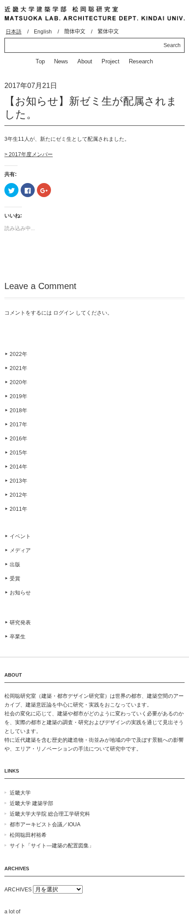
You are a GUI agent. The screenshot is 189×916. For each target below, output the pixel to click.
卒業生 (17, 637)
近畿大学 (20, 793)
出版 (15, 564)
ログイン (63, 313)
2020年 (18, 382)
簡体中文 (74, 32)
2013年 (18, 481)
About (84, 61)
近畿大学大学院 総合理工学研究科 (50, 814)
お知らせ (20, 593)
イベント (20, 536)
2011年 (18, 509)
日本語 (14, 32)
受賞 (15, 578)
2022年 (18, 354)
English (43, 32)
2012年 (18, 495)
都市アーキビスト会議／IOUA (45, 824)
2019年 (18, 396)
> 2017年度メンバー (28, 154)
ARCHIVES (18, 890)
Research (141, 61)
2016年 (18, 439)
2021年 (18, 368)
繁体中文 (108, 32)
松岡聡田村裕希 (28, 835)
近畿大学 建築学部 (31, 803)
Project (111, 61)
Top (40, 61)
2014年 (18, 467)
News (61, 61)
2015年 (18, 453)
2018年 (18, 410)
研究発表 (20, 622)
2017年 (18, 424)
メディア (20, 550)
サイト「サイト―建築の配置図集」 (52, 846)
